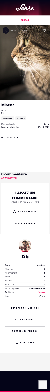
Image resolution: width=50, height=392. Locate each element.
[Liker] (44, 30)
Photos (25, 20)
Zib (2, 113)
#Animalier (8, 118)
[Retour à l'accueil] (25, 7)
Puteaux (41, 292)
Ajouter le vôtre (9, 178)
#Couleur (21, 118)
